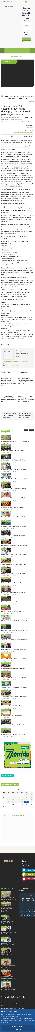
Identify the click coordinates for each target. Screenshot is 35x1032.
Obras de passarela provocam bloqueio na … (14, 611)
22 (26, 802)
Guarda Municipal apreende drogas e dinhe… (14, 630)
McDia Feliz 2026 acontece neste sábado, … (14, 517)
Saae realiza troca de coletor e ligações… (14, 706)
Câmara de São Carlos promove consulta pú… (15, 479)
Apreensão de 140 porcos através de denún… (14, 640)
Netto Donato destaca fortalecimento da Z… (14, 649)
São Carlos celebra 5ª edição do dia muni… (14, 658)
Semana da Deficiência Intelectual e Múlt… (13, 498)
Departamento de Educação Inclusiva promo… (14, 734)
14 (22, 799)
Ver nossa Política (17, 1026)
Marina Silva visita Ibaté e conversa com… (13, 592)
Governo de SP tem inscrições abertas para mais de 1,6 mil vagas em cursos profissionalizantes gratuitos (8, 382)
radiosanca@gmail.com (13, 365)
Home (2, 1)
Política (4, 435)
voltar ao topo (30, 426)
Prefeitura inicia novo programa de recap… (14, 460)
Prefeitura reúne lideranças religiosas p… (13, 668)
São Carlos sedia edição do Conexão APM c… (14, 621)
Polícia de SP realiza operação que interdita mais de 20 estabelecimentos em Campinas (25, 381)
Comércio (4, 501)
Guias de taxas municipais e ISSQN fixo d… (14, 687)
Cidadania (4, 464)
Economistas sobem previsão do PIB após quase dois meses (25, 415)
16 (31, 799)
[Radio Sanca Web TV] (17, 56)
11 (8, 799)
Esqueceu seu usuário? (26, 44)
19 (13, 802)
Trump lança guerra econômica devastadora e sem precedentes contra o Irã (8, 399)
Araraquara (5, 520)
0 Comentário (27, 122)
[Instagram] (31, 65)
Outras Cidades (6, 577)
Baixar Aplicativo (7, 1)
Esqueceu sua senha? (26, 41)
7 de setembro (17, 132)
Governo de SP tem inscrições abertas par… (14, 573)
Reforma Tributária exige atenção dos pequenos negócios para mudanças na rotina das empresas (26, 399)
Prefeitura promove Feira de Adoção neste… (14, 469)
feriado (24, 132)
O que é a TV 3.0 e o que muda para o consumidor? (9, 415)
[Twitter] (31, 63)
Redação (11, 117)
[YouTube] (31, 68)
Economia (30, 127)
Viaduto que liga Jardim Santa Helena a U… (14, 602)
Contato (11, 6)
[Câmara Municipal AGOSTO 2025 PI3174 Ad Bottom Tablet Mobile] (8, 861)
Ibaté (3, 530)
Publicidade (7, 6)
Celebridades (5, 539)
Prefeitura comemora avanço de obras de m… (15, 441)
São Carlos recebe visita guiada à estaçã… (14, 677)
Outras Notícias (6, 511)
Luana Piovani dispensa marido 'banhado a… (14, 545)
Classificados (13, 1)
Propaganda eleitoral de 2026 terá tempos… (14, 554)
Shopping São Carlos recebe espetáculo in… (14, 507)
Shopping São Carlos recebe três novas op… (14, 696)
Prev (27, 430)
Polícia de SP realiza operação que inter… (14, 583)
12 (13, 799)
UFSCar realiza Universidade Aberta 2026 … (14, 564)
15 (26, 799)
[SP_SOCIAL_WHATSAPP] (31, 70)
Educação (4, 482)
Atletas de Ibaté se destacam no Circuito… (13, 535)
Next (32, 430)
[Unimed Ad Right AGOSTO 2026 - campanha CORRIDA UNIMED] (17, 755)
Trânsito (4, 596)
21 (22, 802)
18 (8, 802)
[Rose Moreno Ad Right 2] (17, 827)
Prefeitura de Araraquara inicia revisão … (13, 715)
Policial (4, 624)
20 (17, 802)
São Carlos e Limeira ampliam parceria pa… (14, 488)
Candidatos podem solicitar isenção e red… (14, 526)
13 (17, 799)
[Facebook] (31, 61)
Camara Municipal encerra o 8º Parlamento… (14, 450)
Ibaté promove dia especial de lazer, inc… (13, 725)
